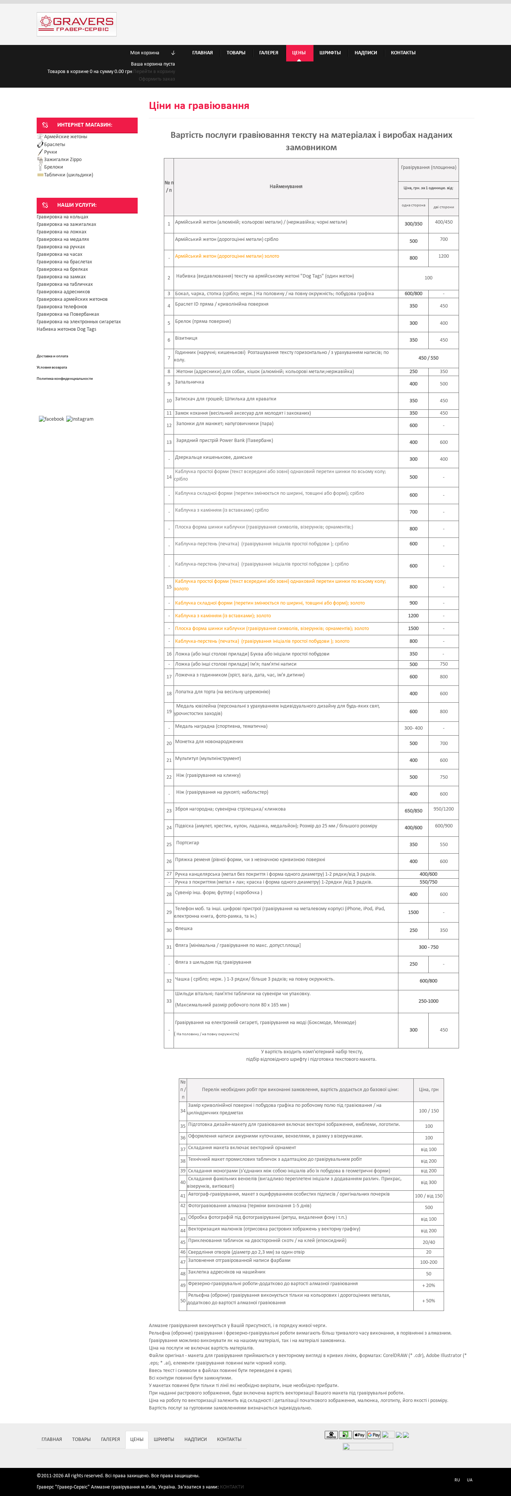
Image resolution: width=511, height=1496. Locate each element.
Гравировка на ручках (61, 247)
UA (469, 1480)
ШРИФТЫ (164, 1439)
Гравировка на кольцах (62, 217)
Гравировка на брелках (62, 269)
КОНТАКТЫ (229, 1439)
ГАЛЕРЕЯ (110, 1439)
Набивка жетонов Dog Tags (66, 329)
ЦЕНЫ (137, 1439)
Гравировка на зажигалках (66, 224)
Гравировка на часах (59, 254)
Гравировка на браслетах (64, 262)
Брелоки (53, 167)
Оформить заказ (157, 79)
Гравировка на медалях (63, 239)
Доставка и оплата (52, 356)
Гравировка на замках (61, 277)
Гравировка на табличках (65, 284)
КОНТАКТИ (232, 1487)
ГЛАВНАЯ (52, 1439)
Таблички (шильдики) (68, 175)
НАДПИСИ (195, 1439)
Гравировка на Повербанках (68, 314)
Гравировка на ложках (61, 232)
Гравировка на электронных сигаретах (79, 322)
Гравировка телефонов (62, 307)
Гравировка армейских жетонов (72, 299)
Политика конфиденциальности (65, 379)
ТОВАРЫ (81, 1439)
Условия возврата (52, 368)
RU (457, 1480)
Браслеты (54, 145)
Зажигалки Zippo (63, 160)
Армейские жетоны (65, 137)
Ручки (50, 152)
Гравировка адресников (63, 292)
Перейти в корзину (154, 72)
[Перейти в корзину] (51, 53)
